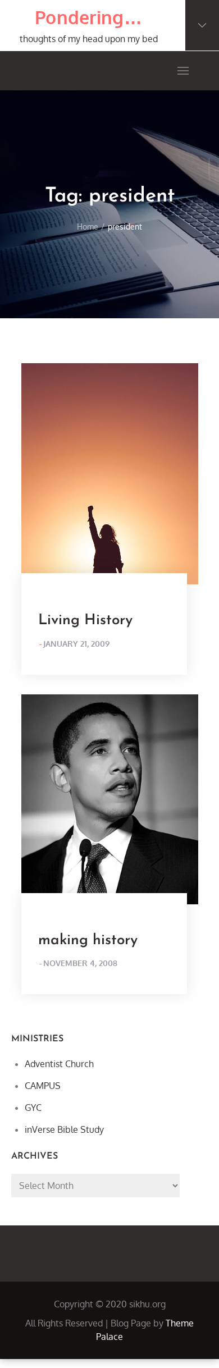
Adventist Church (59, 1063)
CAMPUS (43, 1085)
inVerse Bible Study (64, 1129)
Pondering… (88, 17)
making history (88, 940)
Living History (85, 620)
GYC (33, 1107)
